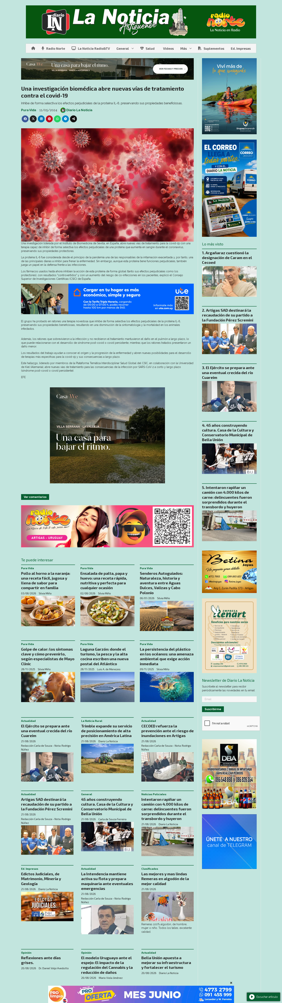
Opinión (26, 952)
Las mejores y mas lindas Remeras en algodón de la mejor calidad (165, 878)
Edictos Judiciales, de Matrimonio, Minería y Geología (41, 878)
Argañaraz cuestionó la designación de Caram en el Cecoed (227, 257)
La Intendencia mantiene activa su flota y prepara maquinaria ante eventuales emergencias (107, 881)
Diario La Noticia (79, 110)
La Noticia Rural (91, 720)
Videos (168, 48)
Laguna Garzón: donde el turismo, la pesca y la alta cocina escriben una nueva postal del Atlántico (104, 656)
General (122, 48)
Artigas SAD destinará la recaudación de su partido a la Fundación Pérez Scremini (46, 804)
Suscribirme (213, 709)
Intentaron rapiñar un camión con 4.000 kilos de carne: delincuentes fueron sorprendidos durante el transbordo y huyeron (166, 809)
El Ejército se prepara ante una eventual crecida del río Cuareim (46, 731)
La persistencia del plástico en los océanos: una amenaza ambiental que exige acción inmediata (167, 656)
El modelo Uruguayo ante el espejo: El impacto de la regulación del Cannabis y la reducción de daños (107, 965)
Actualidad (28, 720)
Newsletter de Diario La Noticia (228, 680)
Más (183, 48)
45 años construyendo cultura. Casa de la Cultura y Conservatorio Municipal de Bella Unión (107, 806)
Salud (150, 48)
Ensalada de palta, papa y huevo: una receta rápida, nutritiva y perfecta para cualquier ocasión (103, 580)
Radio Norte (55, 48)
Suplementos (214, 48)
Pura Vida (28, 110)
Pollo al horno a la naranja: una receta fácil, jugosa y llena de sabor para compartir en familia (45, 580)
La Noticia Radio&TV (94, 48)
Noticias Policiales (153, 794)
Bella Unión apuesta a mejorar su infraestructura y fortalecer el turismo (166, 962)
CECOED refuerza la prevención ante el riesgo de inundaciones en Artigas (167, 731)
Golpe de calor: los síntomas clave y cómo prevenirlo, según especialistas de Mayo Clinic (47, 656)
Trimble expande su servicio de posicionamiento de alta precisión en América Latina (106, 731)
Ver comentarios (35, 497)
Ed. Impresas (241, 48)
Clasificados (149, 868)
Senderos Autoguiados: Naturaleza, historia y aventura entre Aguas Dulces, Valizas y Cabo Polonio (161, 583)
